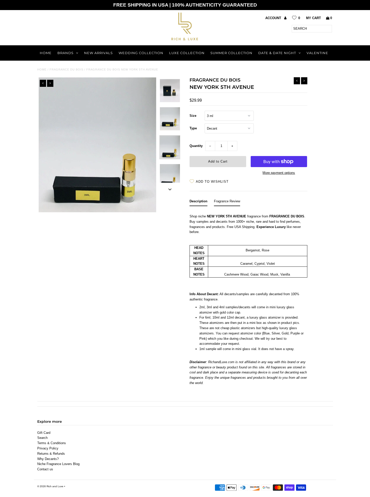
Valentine (317, 53)
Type (193, 128)
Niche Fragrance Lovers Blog (58, 464)
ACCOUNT (273, 18)
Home (46, 53)
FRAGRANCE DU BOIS (66, 69)
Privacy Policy (47, 448)
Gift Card (43, 433)
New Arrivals (98, 53)
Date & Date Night (277, 53)
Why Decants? (48, 459)
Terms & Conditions (51, 443)
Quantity (196, 146)
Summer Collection (231, 53)
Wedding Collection (141, 53)
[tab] (198, 202)
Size (193, 116)
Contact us (45, 469)
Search (42, 438)
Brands (65, 53)
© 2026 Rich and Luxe (50, 486)
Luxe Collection (187, 53)
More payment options (279, 173)
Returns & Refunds (51, 453)
